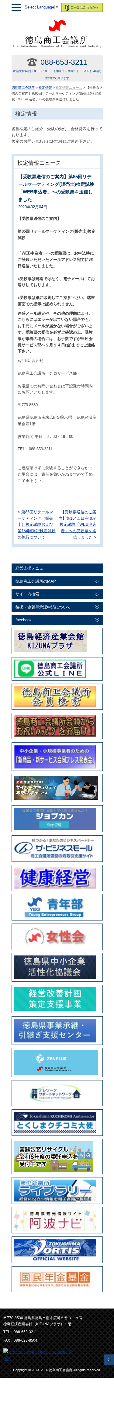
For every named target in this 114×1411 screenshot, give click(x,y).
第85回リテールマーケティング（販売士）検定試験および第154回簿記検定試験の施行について (37, 524)
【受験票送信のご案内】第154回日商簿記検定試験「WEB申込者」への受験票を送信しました (77, 524)
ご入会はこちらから (84, 7)
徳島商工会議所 (57, 42)
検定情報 (45, 87)
